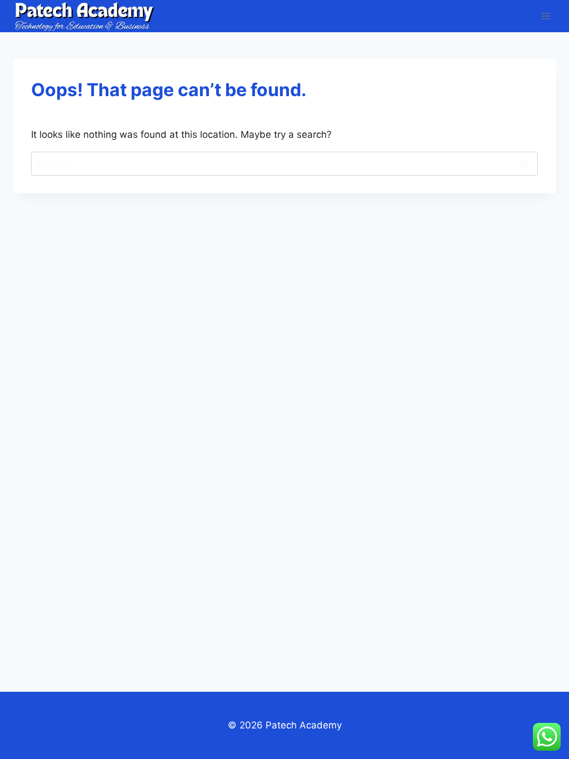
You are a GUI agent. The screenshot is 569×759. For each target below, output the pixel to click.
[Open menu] (545, 15)
